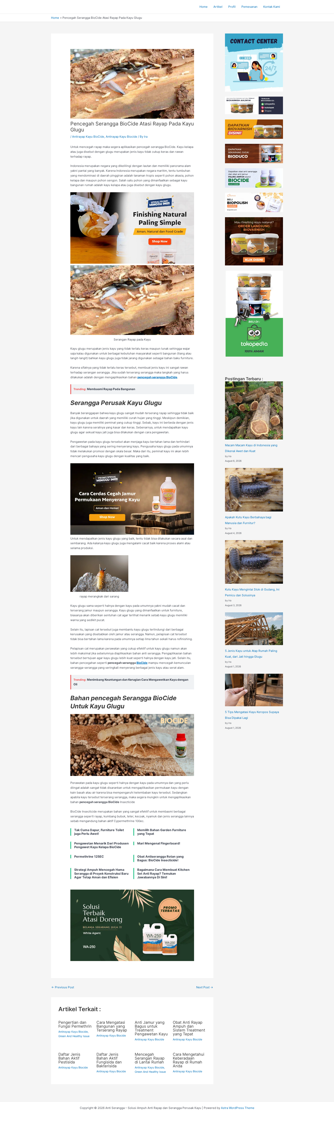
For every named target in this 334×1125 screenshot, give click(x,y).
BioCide (141, 663)
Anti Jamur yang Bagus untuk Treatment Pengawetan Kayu (151, 1028)
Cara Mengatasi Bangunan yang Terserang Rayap (111, 1026)
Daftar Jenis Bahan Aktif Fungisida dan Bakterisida (109, 1060)
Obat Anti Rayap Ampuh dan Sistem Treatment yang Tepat (189, 1028)
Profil (232, 7)
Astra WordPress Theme (237, 1108)
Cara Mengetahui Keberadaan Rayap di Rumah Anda (188, 1060)
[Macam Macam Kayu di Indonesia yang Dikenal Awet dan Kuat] (254, 410)
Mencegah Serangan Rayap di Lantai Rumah (149, 1058)
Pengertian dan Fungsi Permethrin (75, 1024)
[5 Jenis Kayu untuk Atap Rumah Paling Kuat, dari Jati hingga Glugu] (254, 628)
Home (203, 7)
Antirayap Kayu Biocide (121, 136)
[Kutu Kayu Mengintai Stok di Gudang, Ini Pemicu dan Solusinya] (254, 562)
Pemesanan (249, 7)
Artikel (217, 7)
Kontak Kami (271, 7)
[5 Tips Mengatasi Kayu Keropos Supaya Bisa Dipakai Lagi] (254, 690)
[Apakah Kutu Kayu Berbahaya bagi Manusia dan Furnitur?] (254, 489)
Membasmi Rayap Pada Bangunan (111, 389)
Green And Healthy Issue (73, 1036)
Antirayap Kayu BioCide (88, 136)
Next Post (204, 987)
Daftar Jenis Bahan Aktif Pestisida (69, 1058)
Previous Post (62, 987)
